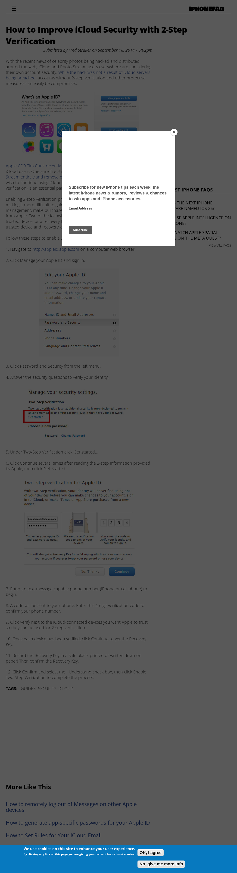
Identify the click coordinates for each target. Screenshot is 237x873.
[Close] (174, 132)
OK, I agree (151, 852)
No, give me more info (161, 864)
